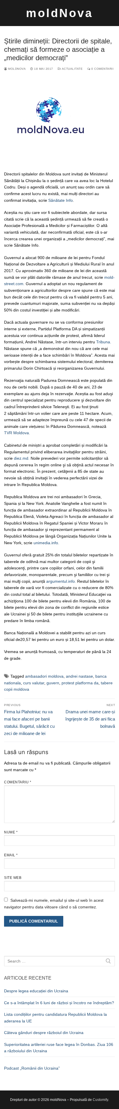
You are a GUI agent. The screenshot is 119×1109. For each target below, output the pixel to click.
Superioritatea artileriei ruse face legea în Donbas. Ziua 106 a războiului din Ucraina (58, 1047)
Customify (100, 1100)
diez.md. (21, 458)
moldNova (59, 13)
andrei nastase (79, 676)
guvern (53, 683)
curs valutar (33, 683)
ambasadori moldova (44, 676)
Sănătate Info (60, 200)
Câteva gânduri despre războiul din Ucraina (43, 1032)
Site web (12, 878)
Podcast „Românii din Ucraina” (32, 1068)
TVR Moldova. (17, 432)
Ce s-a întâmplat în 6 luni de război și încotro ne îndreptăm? (59, 1002)
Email (11, 855)
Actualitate (72, 68)
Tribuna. (103, 342)
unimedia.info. (47, 542)
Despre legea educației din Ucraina (36, 991)
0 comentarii (102, 68)
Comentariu (17, 782)
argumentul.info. (61, 581)
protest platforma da (80, 683)
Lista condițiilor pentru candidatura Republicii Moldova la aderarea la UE (55, 1017)
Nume (11, 832)
